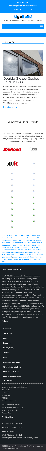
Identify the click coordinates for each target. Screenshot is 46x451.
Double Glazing (7, 252)
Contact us (27, 9)
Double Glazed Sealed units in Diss (21, 80)
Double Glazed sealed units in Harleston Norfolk (19, 243)
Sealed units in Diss (30, 259)
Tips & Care (7, 333)
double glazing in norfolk (29, 254)
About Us (6, 353)
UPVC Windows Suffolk (12, 367)
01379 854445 (23, 3)
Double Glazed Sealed (23, 235)
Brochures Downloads (11, 362)
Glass (32, 257)
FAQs (5, 338)
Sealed (10, 259)
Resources (7, 343)
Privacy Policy (8, 348)
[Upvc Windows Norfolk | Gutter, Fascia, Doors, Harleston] (23, 16)
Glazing (4, 259)
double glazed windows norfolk (29, 250)
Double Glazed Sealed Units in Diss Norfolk (25, 240)
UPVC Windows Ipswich (12, 377)
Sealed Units (18, 259)
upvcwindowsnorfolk (10, 449)
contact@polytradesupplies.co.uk (23, 5)
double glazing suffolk (21, 257)
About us (18, 9)
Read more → (10, 107)
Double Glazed (8, 235)
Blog (5, 357)
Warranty (7, 328)
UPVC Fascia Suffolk (11, 372)
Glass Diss (38, 257)
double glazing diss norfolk (23, 252)
